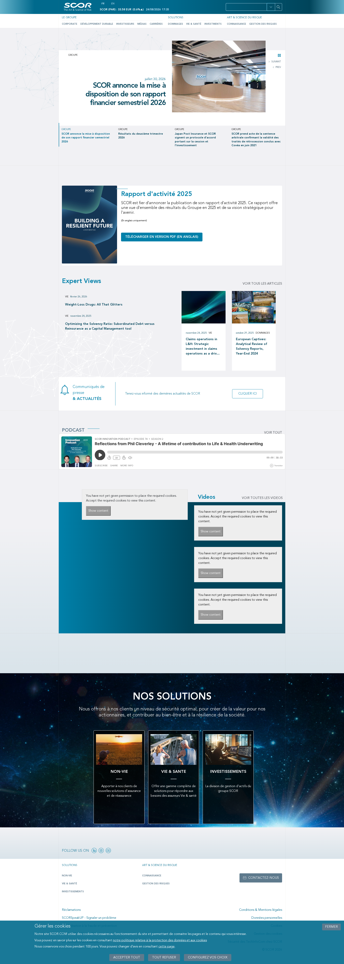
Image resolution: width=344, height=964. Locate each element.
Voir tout (273, 432)
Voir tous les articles (262, 283)
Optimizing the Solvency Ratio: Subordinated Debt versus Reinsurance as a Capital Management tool (109, 326)
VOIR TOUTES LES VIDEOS (262, 498)
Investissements (73, 892)
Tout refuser (164, 957)
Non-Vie (67, 876)
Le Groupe (69, 17)
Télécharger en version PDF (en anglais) (161, 237)
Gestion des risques (263, 24)
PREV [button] (278, 67)
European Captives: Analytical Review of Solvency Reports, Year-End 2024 (251, 346)
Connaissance (236, 24)
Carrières (156, 24)
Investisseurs (125, 24)
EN (112, 4)
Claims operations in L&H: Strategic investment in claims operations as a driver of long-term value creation (203, 347)
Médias (142, 24)
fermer (331, 927)
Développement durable (96, 24)
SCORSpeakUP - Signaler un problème (89, 918)
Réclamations (71, 910)
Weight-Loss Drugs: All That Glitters (93, 304)
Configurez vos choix (207, 957)
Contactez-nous (263, 878)
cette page (166, 946)
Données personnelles (266, 918)
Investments (213, 24)
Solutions (175, 17)
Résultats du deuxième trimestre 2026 (131, 87)
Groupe (73, 55)
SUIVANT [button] (276, 62)
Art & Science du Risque (244, 17)
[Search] (278, 7)
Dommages (175, 24)
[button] (271, 7)
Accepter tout (126, 957)
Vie (66, 297)
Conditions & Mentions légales (260, 910)
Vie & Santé (193, 24)
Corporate (69, 24)
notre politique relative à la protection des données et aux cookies (160, 940)
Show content (98, 510)
